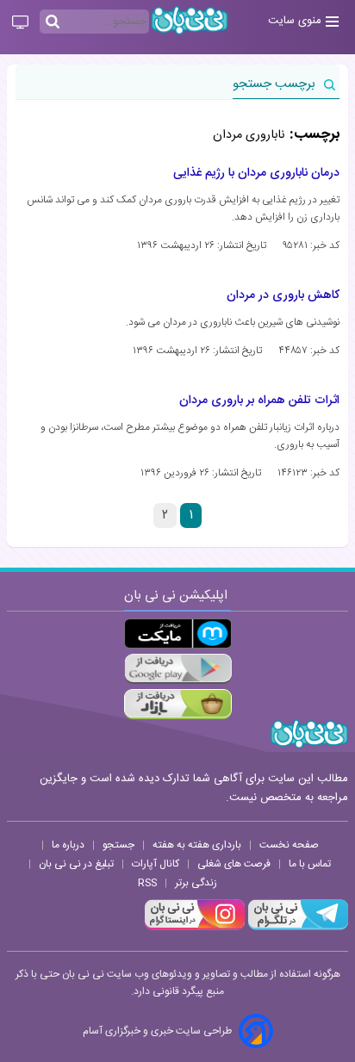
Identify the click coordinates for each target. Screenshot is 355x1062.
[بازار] (178, 704)
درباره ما (68, 845)
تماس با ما (310, 864)
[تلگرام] (296, 927)
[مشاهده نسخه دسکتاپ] (20, 23)
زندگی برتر (196, 882)
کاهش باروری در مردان (283, 295)
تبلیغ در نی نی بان (76, 864)
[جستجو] (52, 22)
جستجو (118, 845)
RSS (147, 882)
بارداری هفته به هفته (197, 845)
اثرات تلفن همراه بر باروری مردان (259, 400)
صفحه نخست (289, 845)
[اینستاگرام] (195, 927)
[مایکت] (178, 633)
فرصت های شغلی (234, 864)
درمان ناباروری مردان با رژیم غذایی (256, 173)
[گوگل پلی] (178, 669)
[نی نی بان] (189, 20)
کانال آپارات (155, 864)
